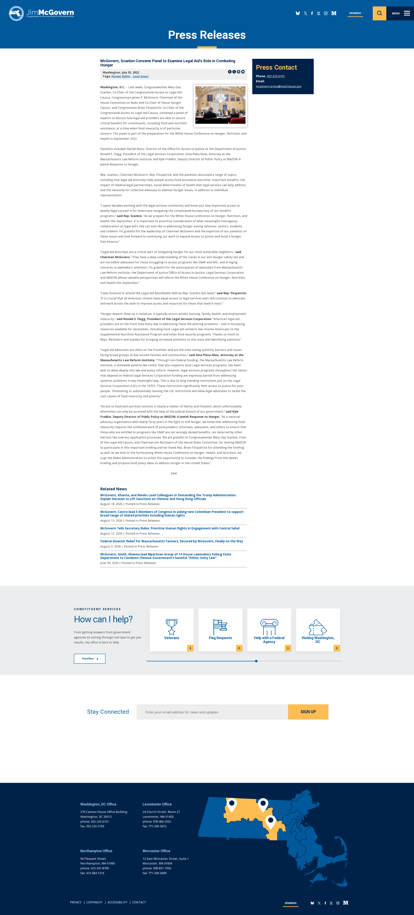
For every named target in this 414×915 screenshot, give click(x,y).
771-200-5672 (157, 826)
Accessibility (117, 902)
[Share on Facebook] (230, 72)
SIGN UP (308, 712)
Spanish (355, 13)
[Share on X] (234, 72)
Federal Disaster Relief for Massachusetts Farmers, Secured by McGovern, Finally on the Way (171, 541)
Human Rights (120, 76)
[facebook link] (312, 13)
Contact (139, 902)
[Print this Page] (238, 72)
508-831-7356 (162, 868)
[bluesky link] (298, 13)
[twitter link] (305, 13)
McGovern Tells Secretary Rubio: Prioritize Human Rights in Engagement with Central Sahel (170, 528)
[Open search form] (379, 13)
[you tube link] (318, 13)
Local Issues (140, 76)
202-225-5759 (95, 826)
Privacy (75, 902)
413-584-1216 (95, 873)
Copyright (94, 902)
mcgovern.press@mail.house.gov (278, 86)
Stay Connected (108, 712)
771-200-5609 (157, 873)
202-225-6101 (276, 76)
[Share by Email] (243, 72)
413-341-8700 (100, 868)
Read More (88, 658)
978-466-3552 (162, 821)
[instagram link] (325, 13)
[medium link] (333, 13)
